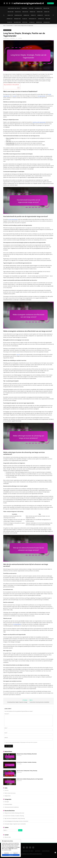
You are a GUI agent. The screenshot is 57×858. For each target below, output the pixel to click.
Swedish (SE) (39, 22)
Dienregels (7, 801)
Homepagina (24, 8)
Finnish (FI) (33, 15)
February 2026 (8, 837)
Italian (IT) (24, 18)
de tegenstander (42, 96)
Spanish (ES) (32, 11)
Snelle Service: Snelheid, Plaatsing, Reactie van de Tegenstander (30, 779)
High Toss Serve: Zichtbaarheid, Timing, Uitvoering (27, 770)
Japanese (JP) (41, 18)
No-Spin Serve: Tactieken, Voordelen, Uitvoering (26, 762)
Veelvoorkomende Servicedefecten (12, 807)
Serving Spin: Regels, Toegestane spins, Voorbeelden (15, 824)
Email (5, 732)
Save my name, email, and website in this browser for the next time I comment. (21, 742)
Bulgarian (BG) (17, 22)
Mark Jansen (6, 38)
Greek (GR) (48, 18)
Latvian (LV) (32, 22)
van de (14, 96)
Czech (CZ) (47, 15)
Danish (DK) (46, 11)
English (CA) (18, 11)
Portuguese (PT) (32, 18)
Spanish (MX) (40, 11)
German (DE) (26, 15)
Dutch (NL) (24, 22)
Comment (6, 713)
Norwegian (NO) (18, 15)
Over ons (31, 8)
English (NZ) (25, 11)
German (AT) (40, 15)
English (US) (46, 8)
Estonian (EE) (47, 22)
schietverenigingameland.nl (29, 3)
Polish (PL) (9, 22)
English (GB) (10, 11)
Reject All (15, 853)
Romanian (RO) (17, 18)
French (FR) (10, 15)
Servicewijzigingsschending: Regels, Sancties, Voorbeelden (16, 821)
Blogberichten (38, 8)
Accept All (11, 855)
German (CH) (9, 18)
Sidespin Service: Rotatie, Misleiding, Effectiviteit (27, 753)
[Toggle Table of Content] (18, 88)
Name (6, 728)
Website (6, 737)
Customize (6, 853)
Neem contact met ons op (14, 8)
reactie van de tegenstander (39, 122)
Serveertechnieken (7, 30)
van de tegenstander (13, 219)
